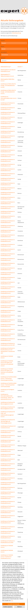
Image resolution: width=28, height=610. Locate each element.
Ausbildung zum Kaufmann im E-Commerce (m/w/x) (8, 426)
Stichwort (3, 58)
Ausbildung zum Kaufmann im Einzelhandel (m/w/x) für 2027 (8, 344)
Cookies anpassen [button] (7, 606)
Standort (3, 40)
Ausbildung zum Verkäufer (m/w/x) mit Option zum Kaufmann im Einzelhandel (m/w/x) (7, 363)
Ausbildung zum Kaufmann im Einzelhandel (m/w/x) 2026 (8, 541)
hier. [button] (12, 600)
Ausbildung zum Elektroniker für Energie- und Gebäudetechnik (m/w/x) (8, 92)
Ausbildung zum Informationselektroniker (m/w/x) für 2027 (8, 98)
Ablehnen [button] (19, 606)
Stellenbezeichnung (5, 66)
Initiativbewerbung (16, 33)
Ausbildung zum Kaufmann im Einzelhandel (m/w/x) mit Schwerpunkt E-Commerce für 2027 (8, 350)
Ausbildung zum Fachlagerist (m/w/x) (7, 390)
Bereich (2, 46)
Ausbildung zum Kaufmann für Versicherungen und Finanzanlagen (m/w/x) (8, 421)
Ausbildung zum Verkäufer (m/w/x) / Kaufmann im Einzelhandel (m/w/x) (7, 556)
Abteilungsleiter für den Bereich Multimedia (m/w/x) (8, 70)
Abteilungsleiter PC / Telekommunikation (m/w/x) (7, 75)
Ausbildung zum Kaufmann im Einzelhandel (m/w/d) (8, 436)
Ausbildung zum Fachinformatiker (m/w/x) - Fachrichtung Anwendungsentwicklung (9, 378)
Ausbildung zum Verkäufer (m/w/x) (7, 356)
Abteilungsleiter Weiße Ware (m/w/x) (7, 79)
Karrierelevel (4, 52)
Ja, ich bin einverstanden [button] (14, 604)
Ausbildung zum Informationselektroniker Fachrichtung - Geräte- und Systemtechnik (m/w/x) (7, 397)
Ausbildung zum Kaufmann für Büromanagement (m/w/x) (8, 403)
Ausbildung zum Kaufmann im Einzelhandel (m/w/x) (8, 103)
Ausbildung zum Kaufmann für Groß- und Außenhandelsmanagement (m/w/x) (8, 414)
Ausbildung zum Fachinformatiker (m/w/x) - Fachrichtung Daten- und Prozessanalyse (9, 384)
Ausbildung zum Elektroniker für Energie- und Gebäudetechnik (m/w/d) (8, 85)
